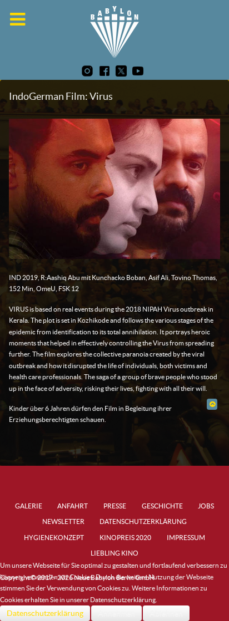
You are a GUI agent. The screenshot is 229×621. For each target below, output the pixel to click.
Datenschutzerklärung (45, 613)
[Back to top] (212, 404)
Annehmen (116, 613)
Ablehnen (166, 613)
